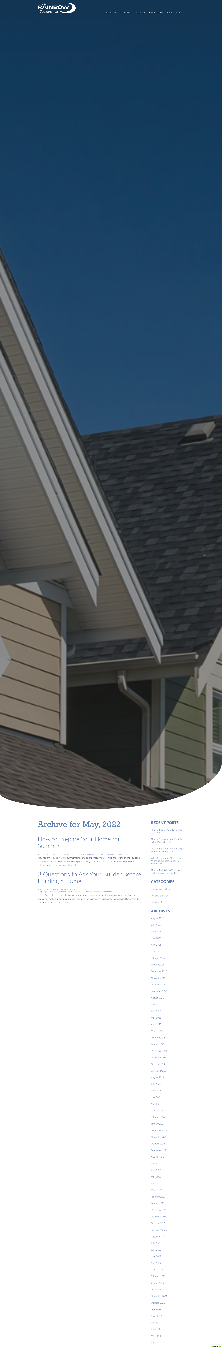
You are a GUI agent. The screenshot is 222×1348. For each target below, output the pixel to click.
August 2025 (157, 997)
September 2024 (159, 1070)
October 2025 (158, 984)
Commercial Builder (160, 888)
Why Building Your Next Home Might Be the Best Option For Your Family (166, 860)
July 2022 (156, 1243)
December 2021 (159, 1289)
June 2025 (156, 1011)
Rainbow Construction (68, 891)
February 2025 (158, 1037)
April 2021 (156, 1342)
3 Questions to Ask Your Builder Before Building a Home (89, 877)
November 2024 (159, 1057)
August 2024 (157, 1077)
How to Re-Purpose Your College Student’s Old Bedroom (167, 850)
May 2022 (156, 1256)
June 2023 (156, 1170)
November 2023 (159, 1137)
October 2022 (158, 1223)
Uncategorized (158, 902)
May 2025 (156, 1017)
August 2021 (157, 1316)
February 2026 (158, 957)
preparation (91, 854)
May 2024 (156, 1097)
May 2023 (156, 1176)
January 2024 (157, 1123)
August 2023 (157, 1156)
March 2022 (157, 1269)
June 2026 (156, 931)
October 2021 (158, 1302)
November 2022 (159, 1216)
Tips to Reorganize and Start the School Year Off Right (167, 841)
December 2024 (159, 1050)
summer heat (109, 854)
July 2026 (156, 924)
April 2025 (156, 1024)
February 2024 (158, 1117)
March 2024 (157, 1110)
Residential (111, 12)
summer (100, 854)
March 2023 (157, 1189)
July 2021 (156, 1322)
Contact (180, 12)
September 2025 (159, 991)
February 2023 (158, 1196)
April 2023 (156, 1183)
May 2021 (156, 1335)
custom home (53, 891)
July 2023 (156, 1163)
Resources (140, 12)
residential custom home (102, 891)
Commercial (126, 12)
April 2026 (156, 944)
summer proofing (121, 854)
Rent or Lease (156, 12)
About (169, 12)
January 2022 (157, 1282)
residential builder (85, 891)
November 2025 (159, 977)
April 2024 (156, 1103)
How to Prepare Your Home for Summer (79, 842)
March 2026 (157, 951)
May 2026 (156, 938)
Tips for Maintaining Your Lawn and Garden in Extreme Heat (166, 872)
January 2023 (157, 1203)
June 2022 (156, 1249)
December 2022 (159, 1209)
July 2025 (156, 1004)
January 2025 (157, 1044)
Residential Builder (68, 854)
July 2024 (156, 1083)
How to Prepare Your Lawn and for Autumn (166, 831)
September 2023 (159, 1150)
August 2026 (157, 918)
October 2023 (158, 1143)
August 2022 (157, 1236)
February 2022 (158, 1276)
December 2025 (159, 971)
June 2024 (156, 1090)
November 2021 (159, 1296)
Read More (73, 865)
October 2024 (158, 1064)
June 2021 (156, 1329)
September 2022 (159, 1229)
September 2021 (159, 1309)
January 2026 (157, 964)
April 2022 (156, 1262)
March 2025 (157, 1030)
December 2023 (159, 1130)
